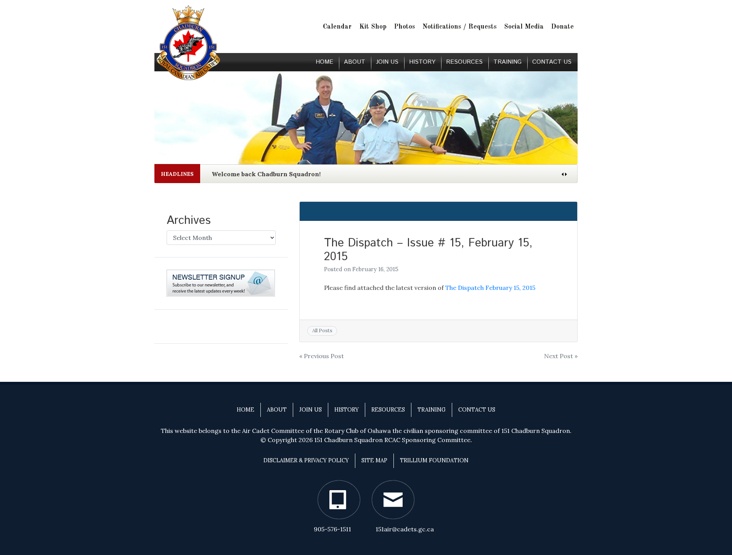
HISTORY (422, 62)
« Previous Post (321, 356)
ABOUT (354, 62)
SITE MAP (374, 460)
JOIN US (387, 62)
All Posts (322, 330)
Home (324, 62)
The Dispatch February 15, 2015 (490, 287)
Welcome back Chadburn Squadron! (266, 174)
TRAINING (507, 62)
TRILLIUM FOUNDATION (434, 460)
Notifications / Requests (459, 27)
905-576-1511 (332, 529)
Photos (404, 27)
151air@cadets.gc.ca (405, 529)
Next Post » (561, 356)
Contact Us (551, 62)
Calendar (337, 27)
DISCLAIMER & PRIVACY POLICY (306, 460)
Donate (562, 27)
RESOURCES (464, 62)
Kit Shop (373, 27)
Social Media (524, 27)
